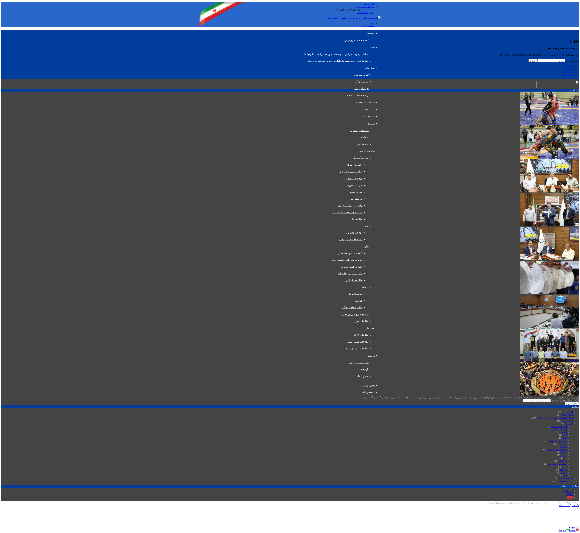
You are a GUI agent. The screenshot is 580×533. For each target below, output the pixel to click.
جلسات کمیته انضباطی (351, 266)
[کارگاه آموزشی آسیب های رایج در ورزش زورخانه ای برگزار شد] (549, 259)
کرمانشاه (562, 461)
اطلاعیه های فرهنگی (352, 307)
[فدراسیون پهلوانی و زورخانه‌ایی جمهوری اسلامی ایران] (353, 17)
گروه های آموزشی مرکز (350, 253)
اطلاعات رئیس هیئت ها (357, 348)
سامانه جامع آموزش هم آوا (355, 314)
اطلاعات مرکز (361, 321)
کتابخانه (358, 300)
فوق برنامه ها (355, 294)
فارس (564, 452)
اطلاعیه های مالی (353, 232)
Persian (572, 527)
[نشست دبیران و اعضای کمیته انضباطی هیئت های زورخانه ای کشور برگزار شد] (549, 191)
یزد (565, 475)
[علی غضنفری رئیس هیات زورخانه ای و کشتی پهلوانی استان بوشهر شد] (549, 327)
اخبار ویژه (568, 420)
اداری (366, 246)
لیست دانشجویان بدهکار (350, 239)
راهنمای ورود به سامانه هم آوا (347, 212)
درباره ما (371, 356)
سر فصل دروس (354, 185)
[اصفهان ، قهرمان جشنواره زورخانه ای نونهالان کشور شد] (549, 361)
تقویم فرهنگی (362, 81)
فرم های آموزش (354, 178)
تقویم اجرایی (370, 68)
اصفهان (563, 432)
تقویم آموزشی (361, 88)
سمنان (563, 446)
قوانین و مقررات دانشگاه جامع (347, 260)
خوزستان (562, 443)
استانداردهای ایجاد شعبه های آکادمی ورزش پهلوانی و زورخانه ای (337, 61)
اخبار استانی (567, 415)
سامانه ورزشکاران (359, 130)
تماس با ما (363, 376)
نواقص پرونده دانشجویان (350, 205)
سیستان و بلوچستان (557, 449)
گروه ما (569, 72)
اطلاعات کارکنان (360, 335)
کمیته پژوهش (369, 109)
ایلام (564, 435)
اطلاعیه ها (357, 219)
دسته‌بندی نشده (565, 478)
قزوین (564, 455)
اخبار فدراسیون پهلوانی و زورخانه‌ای (555, 418)
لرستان (563, 469)
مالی (366, 226)
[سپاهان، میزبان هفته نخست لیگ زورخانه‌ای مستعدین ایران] (549, 225)
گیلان (564, 466)
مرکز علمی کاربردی (367, 151)
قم (565, 458)
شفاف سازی (370, 328)
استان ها (568, 423)
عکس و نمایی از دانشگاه (350, 273)
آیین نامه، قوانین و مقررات (365, 102)
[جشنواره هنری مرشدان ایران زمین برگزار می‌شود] (549, 293)
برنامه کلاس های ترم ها (350, 171)
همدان (564, 472)
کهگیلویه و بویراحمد (557, 463)
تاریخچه (365, 369)
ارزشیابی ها (356, 198)
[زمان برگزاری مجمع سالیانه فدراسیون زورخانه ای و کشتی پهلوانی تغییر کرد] (549, 394)
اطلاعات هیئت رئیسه (358, 342)
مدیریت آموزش (361, 158)
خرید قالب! (567, 75)
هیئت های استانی (368, 116)
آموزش (372, 47)
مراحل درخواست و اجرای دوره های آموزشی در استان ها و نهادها (336, 54)
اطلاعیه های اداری (353, 280)
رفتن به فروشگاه (366, 12)
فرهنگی (365, 287)
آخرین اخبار (567, 412)
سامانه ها (371, 124)
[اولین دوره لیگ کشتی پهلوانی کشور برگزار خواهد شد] (549, 124)
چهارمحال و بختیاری (557, 440)
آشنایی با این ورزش (359, 362)
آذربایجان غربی (559, 429)
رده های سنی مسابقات (357, 95)
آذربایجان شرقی (559, 426)
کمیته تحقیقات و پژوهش (356, 40)
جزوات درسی (355, 192)
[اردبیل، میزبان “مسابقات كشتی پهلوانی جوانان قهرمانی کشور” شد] (549, 158)
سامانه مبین (362, 144)
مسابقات (364, 137)
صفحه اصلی (370, 33)
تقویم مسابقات (361, 75)
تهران (564, 438)
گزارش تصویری (565, 481)
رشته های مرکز (354, 164)
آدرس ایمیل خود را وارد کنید (565, 400)
